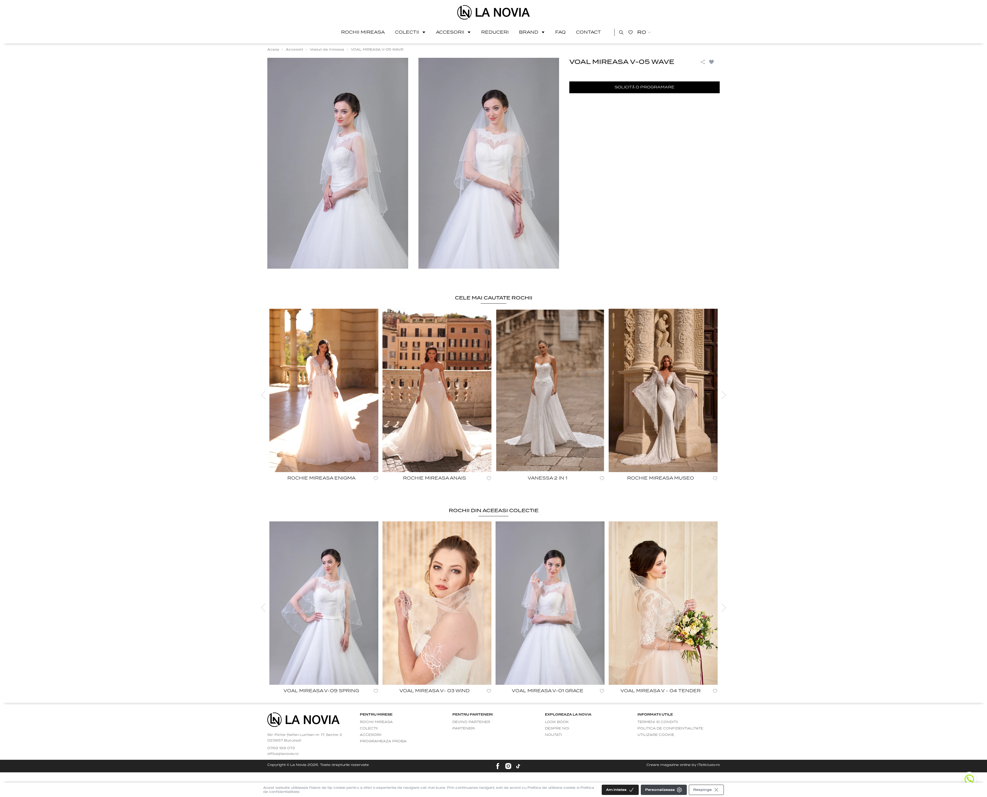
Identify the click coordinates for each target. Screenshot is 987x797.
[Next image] (724, 395)
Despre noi (557, 728)
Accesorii (450, 32)
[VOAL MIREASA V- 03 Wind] (436, 603)
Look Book (557, 722)
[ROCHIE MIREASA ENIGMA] (323, 390)
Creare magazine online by (683, 765)
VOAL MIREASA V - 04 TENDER (660, 690)
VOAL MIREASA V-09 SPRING (321, 690)
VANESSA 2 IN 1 (547, 478)
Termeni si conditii (657, 722)
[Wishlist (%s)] (630, 32)
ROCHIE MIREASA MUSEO (660, 478)
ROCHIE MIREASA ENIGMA (321, 478)
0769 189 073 (281, 748)
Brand (528, 32)
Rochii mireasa (363, 32)
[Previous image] (263, 395)
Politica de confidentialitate (670, 728)
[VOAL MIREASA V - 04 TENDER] (663, 603)
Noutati (553, 735)
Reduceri (495, 32)
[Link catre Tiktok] (518, 766)
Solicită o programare (644, 87)
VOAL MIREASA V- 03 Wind (434, 690)
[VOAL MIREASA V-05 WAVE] (493, 12)
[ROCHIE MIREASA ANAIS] (436, 390)
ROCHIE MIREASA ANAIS (434, 478)
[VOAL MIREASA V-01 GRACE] (550, 603)
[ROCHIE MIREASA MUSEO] (663, 390)
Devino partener (471, 722)
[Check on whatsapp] (969, 779)
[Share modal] (702, 62)
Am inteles (616, 790)
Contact (588, 32)
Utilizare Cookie (655, 735)
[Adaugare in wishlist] (375, 478)
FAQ (560, 32)
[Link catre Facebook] (498, 766)
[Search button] (621, 32)
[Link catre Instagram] (508, 766)
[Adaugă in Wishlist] (714, 62)
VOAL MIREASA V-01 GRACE (547, 690)
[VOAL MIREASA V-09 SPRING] (323, 603)
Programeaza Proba (383, 741)
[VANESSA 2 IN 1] (550, 390)
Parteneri (463, 728)
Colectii (407, 32)
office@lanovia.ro (282, 754)
